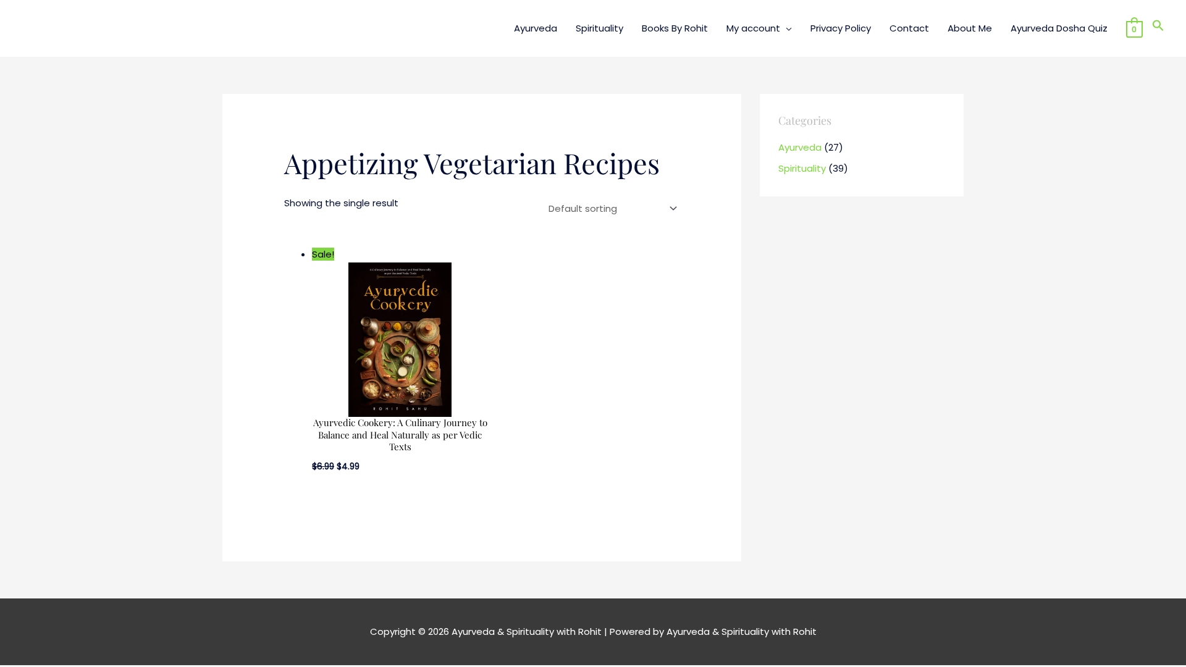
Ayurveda (800, 147)
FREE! (649, 18)
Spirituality (802, 168)
